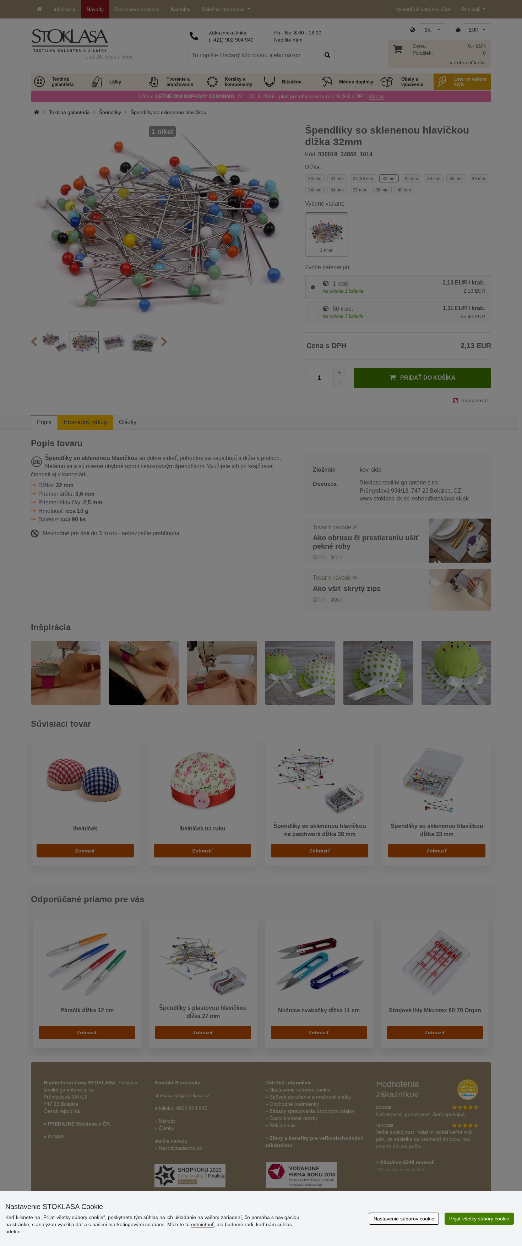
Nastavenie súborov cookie (404, 1218)
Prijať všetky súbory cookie (479, 1218)
